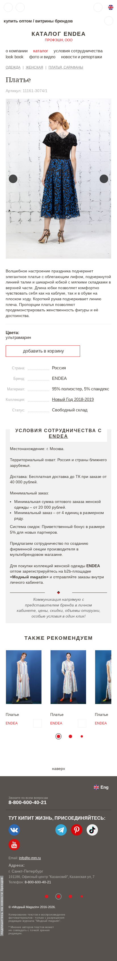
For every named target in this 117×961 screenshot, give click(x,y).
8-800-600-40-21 (28, 802)
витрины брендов (54, 20)
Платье (12, 714)
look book (15, 56)
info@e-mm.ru (30, 858)
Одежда (13, 67)
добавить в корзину (43, 351)
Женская (34, 67)
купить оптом (18, 20)
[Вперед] (104, 179)
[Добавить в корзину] (37, 723)
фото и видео (42, 56)
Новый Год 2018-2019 (73, 399)
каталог (40, 50)
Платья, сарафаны (66, 67)
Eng (104, 787)
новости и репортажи (81, 56)
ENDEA (12, 723)
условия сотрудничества (78, 50)
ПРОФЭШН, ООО (58, 40)
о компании (17, 50)
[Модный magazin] (44, 7)
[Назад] (13, 179)
